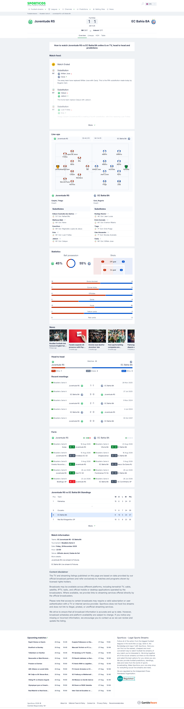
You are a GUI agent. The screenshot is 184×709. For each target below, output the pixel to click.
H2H (97, 35)
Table (103, 35)
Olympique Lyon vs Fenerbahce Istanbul (39, 685)
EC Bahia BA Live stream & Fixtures (64, 564)
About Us (63, 703)
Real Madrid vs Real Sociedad (39, 691)
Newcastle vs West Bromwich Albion (39, 658)
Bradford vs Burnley (35, 647)
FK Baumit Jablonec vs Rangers (83, 658)
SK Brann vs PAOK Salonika (82, 685)
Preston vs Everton (35, 664)
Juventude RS (57, 364)
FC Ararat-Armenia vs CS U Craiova (83, 669)
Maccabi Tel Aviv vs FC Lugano (83, 647)
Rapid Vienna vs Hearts (36, 642)
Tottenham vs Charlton (36, 653)
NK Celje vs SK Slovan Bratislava (39, 674)
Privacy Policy (102, 703)
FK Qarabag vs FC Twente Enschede (83, 653)
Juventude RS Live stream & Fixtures (65, 560)
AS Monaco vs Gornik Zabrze (82, 680)
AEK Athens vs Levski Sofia (38, 669)
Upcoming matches (36, 637)
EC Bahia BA (127, 364)
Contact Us (91, 703)
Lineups (91, 35)
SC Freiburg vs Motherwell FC (83, 674)
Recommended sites (116, 703)
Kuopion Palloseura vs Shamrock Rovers (83, 642)
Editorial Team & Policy (77, 703)
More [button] (90, 125)
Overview (82, 35)
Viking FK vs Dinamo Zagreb (38, 680)
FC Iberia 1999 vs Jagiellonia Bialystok (83, 664)
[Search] (142, 3)
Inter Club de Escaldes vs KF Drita (83, 691)
